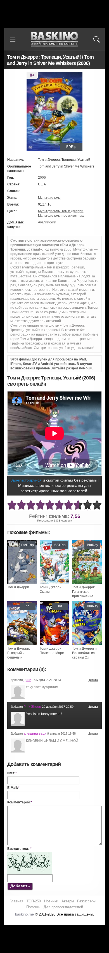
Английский (47, 222)
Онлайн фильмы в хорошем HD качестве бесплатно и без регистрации (54, 39)
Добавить (20, 886)
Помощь (33, 907)
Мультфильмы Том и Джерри (60, 211)
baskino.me (24, 914)
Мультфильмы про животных (61, 216)
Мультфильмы (49, 198)
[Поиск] (96, 39)
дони (27, 680)
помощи (85, 368)
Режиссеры (86, 901)
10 (97, 505)
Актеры (67, 901)
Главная (16, 901)
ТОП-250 (34, 901)
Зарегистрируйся (26, 480)
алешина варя (34, 733)
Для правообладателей (63, 907)
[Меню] (12, 39)
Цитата (93, 679)
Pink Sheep (32, 707)
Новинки (51, 901)
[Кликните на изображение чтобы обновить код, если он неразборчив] (29, 854)
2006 (42, 178)
